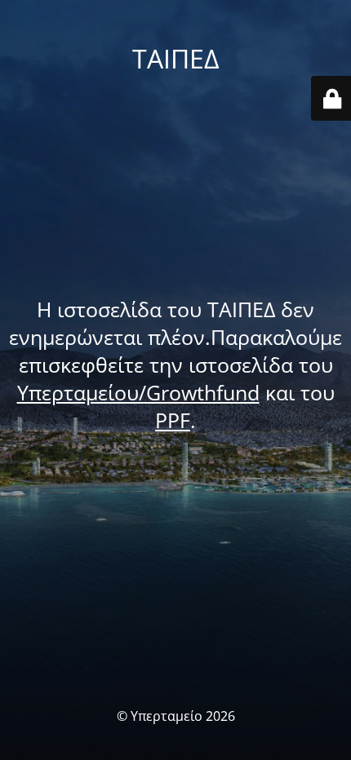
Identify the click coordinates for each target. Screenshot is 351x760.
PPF (172, 420)
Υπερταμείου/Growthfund (138, 392)
